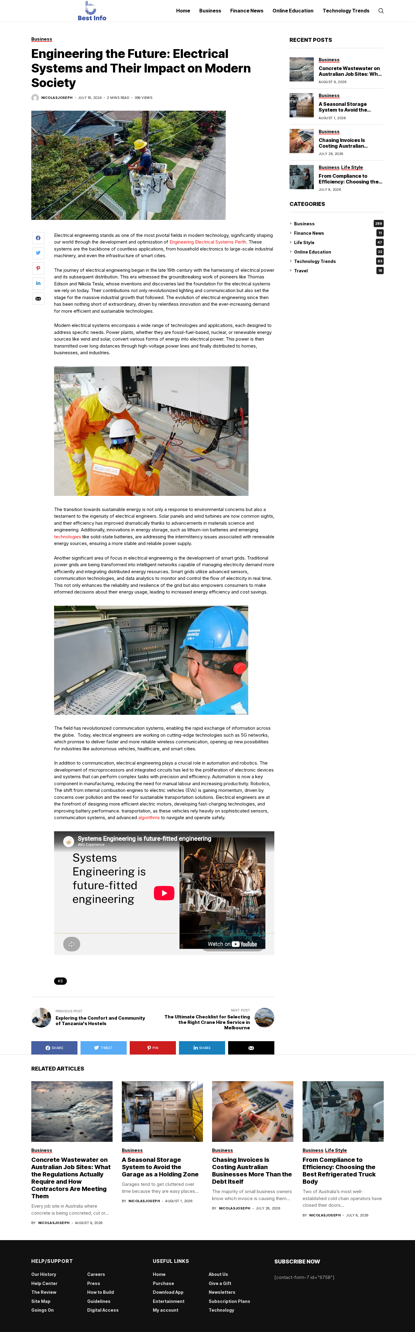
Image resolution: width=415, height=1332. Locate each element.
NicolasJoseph (57, 98)
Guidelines (99, 1301)
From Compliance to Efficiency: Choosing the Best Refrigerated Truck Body (349, 184)
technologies (67, 537)
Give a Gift (220, 1283)
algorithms (149, 817)
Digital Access (103, 1310)
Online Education (338, 251)
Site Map (40, 1301)
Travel (338, 270)
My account (165, 1310)
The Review (43, 1292)
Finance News (338, 232)
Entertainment (168, 1301)
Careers (96, 1274)
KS (60, 981)
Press (93, 1283)
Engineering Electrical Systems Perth (208, 242)
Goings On (42, 1310)
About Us (218, 1274)
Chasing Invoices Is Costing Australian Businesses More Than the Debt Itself (351, 148)
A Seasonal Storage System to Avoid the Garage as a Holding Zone (349, 110)
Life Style (338, 242)
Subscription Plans (229, 1301)
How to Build (100, 1292)
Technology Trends (338, 261)
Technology (221, 1310)
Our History (43, 1274)
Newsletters (222, 1292)
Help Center (44, 1283)
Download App (168, 1292)
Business (338, 223)
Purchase (163, 1283)
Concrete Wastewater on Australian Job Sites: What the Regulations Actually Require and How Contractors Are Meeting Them (71, 1178)
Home (159, 1274)
